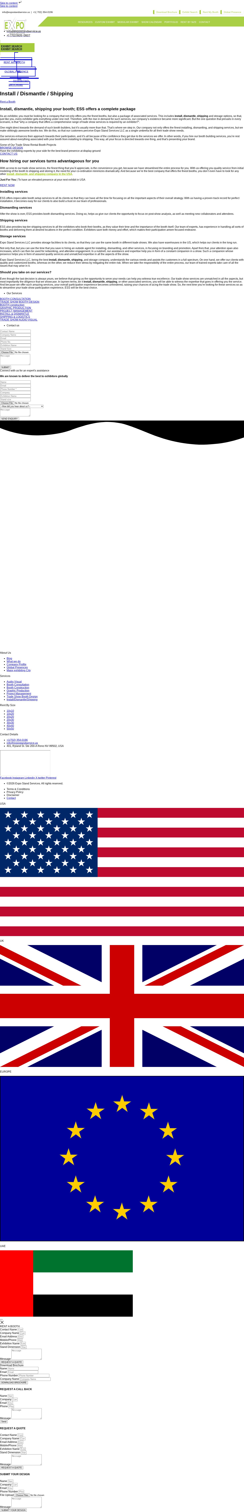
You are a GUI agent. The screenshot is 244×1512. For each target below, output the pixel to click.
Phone (4, 1406)
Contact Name (9, 1329)
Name (4, 1368)
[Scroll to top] (1, 1319)
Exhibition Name (10, 1343)
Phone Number (9, 1375)
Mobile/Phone (8, 1340)
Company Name (10, 1333)
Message (5, 1358)
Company (6, 1399)
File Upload (7, 1495)
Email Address (9, 1336)
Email (3, 1372)
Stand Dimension (10, 1347)
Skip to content (9, 3)
